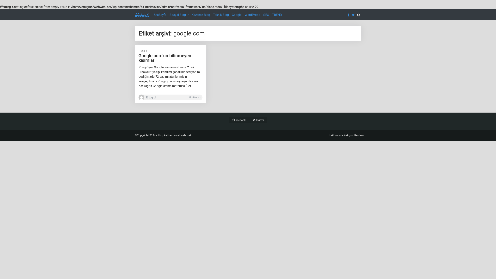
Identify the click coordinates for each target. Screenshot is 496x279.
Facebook (240, 119)
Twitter (259, 119)
